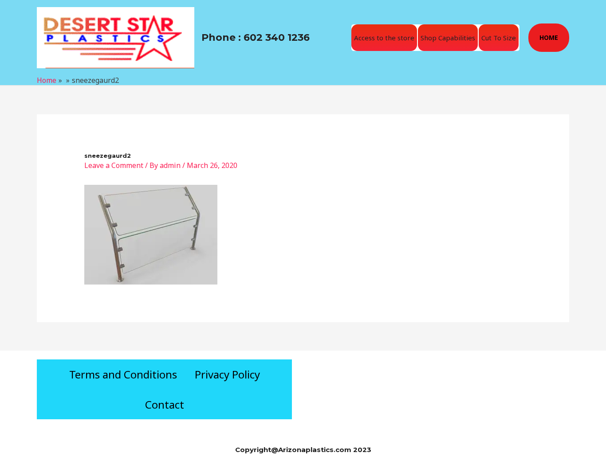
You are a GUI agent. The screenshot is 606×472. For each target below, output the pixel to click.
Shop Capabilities (448, 37)
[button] (548, 37)
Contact (164, 404)
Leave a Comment (113, 165)
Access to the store (384, 37)
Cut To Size (498, 37)
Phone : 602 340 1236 (255, 37)
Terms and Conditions (123, 374)
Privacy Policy (227, 374)
